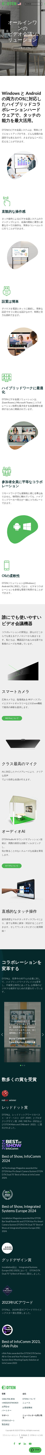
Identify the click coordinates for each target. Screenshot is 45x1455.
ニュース (26, 1403)
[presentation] (2, 1035)
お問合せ (5, 1406)
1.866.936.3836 (8, 1399)
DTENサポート (8, 1420)
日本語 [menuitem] (28, 4)
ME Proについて (12, 718)
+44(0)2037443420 (10, 1403)
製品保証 (5, 1424)
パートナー (6, 1410)
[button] (20, 1065)
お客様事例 (27, 1407)
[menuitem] (33, 3)
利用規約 (24, 1435)
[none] (33, 3)
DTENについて (22, 52)
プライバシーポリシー (10, 1435)
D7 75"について (11, 866)
